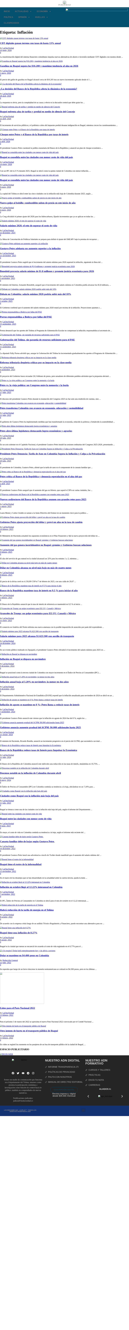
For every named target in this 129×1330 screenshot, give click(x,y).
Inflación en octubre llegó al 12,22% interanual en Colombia (31, 887)
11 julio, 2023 (5, 803)
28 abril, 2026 (5, 96)
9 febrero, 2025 (6, 552)
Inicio (7, 11)
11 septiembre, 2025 (8, 347)
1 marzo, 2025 (5, 506)
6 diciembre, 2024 (7, 689)
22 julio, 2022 (5, 963)
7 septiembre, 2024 (7, 712)
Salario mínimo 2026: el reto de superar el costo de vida (28, 225)
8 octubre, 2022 (6, 917)
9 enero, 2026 (5, 187)
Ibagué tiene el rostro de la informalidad (20, 864)
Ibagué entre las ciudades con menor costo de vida (26, 818)
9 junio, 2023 (5, 826)
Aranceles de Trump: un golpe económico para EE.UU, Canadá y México (38, 613)
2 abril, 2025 (5, 484)
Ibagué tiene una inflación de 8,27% (18, 932)
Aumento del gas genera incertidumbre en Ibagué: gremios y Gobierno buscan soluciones (46, 545)
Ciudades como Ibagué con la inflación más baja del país (29, 795)
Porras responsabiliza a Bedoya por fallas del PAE (26, 317)
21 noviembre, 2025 (8, 256)
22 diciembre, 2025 (7, 233)
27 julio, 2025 (5, 392)
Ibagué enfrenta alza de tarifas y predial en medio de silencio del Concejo (37, 111)
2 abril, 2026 (5, 141)
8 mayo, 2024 (5, 780)
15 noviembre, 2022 (8, 871)
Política (8, 17)
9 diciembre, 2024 (7, 666)
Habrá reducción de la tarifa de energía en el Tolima (27, 910)
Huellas (40, 17)
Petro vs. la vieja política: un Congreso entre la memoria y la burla (34, 385)
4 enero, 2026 (5, 210)
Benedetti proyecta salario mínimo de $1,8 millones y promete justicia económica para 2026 (47, 271)
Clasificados (11, 23)
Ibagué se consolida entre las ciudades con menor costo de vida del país (36, 157)
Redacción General (10, 960)
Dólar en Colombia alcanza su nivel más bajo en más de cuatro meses (35, 567)
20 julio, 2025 (5, 438)
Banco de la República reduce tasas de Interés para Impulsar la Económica (38, 750)
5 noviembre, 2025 (7, 278)
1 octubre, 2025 (6, 301)
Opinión (22, 17)
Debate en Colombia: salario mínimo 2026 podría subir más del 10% (35, 294)
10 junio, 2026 (6, 50)
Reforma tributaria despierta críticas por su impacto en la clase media (36, 362)
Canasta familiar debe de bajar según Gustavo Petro (27, 841)
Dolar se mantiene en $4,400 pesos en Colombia (24, 955)
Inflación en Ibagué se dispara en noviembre (23, 659)
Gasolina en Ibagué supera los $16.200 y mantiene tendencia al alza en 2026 (39, 66)
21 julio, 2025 (5, 415)
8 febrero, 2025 (6, 575)
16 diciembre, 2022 (7, 849)
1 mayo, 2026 (5, 73)
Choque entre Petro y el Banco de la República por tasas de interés (34, 134)
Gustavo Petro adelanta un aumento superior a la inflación (30, 248)
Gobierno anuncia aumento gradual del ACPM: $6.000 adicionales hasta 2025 (40, 727)
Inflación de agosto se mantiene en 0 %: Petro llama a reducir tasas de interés (39, 704)
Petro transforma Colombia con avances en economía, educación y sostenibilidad (41, 408)
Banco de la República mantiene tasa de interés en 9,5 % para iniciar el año (39, 590)
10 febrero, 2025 (6, 529)
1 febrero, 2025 (6, 598)
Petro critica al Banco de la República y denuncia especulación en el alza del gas (41, 476)
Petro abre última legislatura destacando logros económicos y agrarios (36, 431)
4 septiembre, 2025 (7, 370)
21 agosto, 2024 (6, 735)
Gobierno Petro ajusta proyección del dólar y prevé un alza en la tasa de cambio (41, 522)
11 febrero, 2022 (6, 1038)
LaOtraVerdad (8, 48)
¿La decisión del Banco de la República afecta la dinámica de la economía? (38, 88)
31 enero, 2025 (6, 620)
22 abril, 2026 (5, 119)
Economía (42, 11)
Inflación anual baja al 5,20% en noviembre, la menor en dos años (34, 681)
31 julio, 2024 (5, 757)
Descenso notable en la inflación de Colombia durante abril (30, 773)
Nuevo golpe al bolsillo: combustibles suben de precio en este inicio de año (38, 203)
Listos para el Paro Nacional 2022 (17, 1008)
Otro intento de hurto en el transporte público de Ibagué (29, 1030)
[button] (88, 1096)
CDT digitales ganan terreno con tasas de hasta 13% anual (30, 43)
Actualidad (21, 11)
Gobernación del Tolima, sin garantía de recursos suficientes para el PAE (37, 339)
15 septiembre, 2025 (8, 324)
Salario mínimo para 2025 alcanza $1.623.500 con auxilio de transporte (37, 636)
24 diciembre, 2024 (7, 643)
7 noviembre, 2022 (7, 894)
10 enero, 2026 (6, 164)
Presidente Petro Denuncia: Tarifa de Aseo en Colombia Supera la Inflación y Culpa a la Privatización (52, 453)
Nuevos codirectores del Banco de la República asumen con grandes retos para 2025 (43, 499)
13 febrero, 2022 (6, 1015)
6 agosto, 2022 (6, 940)
